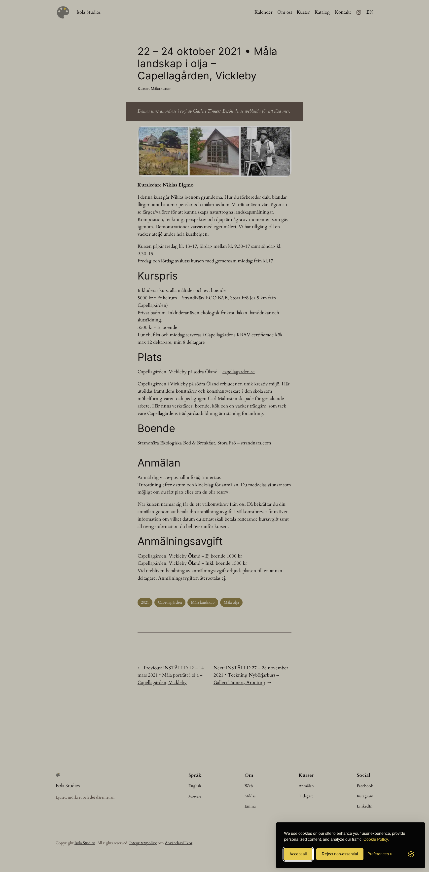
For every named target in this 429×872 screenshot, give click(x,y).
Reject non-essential (340, 854)
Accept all (298, 854)
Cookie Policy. (376, 839)
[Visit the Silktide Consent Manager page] (411, 854)
